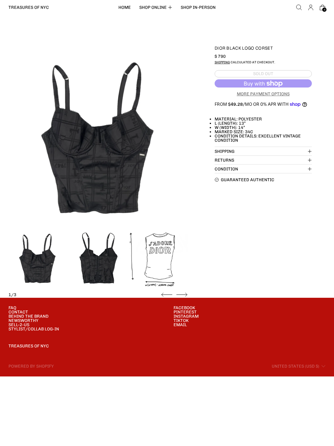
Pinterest (185, 312)
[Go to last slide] (166, 295)
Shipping (222, 62)
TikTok (181, 320)
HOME (124, 7)
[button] (299, 7)
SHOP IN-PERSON (198, 7)
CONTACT (18, 312)
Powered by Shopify (31, 366)
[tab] (37, 258)
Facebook (184, 308)
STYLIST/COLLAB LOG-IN (33, 329)
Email (180, 325)
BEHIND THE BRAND (28, 316)
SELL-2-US (18, 324)
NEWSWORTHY (23, 320)
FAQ (12, 307)
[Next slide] (181, 295)
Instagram (186, 316)
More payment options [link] (263, 94)
